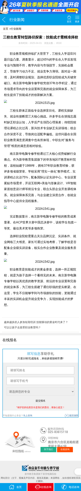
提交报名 (40, 400)
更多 (77, 21)
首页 (69, 21)
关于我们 (48, 449)
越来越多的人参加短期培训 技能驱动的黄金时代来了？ (36, 322)
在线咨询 (65, 449)
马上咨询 (27, 415)
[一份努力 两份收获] (40, 7)
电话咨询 (74, 487)
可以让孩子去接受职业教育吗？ (22, 327)
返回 (4, 19)
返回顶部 (73, 415)
